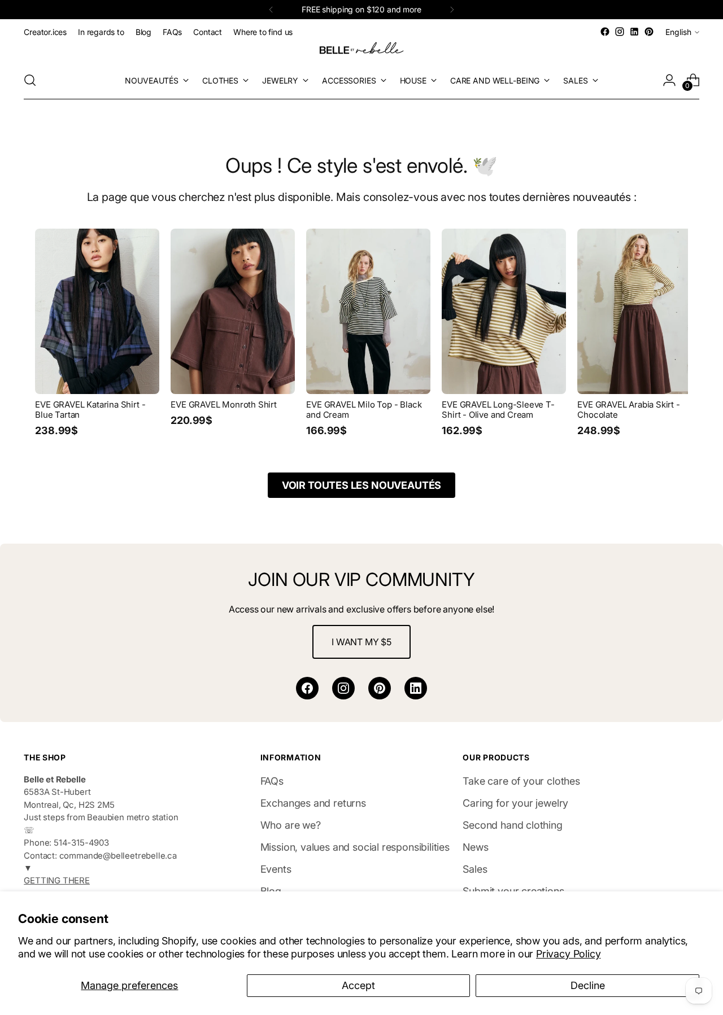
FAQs (272, 781)
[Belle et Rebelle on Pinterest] (649, 32)
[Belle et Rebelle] (361, 50)
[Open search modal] (30, 80)
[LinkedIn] (415, 688)
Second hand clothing (512, 825)
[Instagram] (343, 688)
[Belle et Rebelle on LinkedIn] (634, 32)
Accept (358, 985)
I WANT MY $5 (361, 642)
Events (275, 869)
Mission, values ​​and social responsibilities (355, 847)
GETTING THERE (57, 881)
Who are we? (290, 825)
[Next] (451, 9)
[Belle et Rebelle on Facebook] (605, 32)
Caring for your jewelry (515, 803)
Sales (475, 869)
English (678, 32)
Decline (587, 985)
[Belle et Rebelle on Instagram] (620, 32)
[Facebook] (307, 688)
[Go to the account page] (669, 80)
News (475, 847)
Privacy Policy (568, 954)
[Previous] (271, 9)
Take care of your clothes (521, 781)
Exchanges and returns (313, 803)
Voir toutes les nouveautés (361, 485)
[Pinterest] (379, 688)
